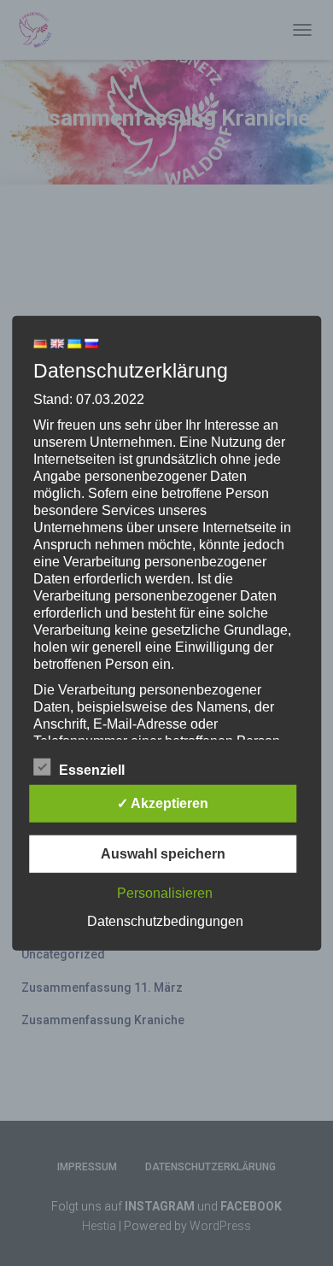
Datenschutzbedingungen (165, 920)
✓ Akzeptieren (162, 802)
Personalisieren (165, 892)
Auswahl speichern (163, 853)
